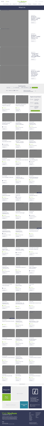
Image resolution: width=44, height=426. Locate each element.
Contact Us (37, 417)
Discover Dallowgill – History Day (7, 177)
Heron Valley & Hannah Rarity (7, 339)
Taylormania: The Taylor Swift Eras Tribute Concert (6, 231)
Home (30, 412)
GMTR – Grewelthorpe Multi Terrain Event (33, 268)
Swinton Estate (30, 91)
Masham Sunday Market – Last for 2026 (6, 249)
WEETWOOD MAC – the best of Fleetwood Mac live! (20, 303)
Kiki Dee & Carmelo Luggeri (20, 212)
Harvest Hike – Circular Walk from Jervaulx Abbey (20, 249)
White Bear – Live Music (6, 159)
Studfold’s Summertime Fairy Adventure (6, 124)
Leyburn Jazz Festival (5, 285)
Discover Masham (31, 414)
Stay (29, 413)
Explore (30, 415)
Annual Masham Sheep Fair (33, 230)
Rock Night (31, 212)
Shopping (30, 418)
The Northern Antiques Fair (33, 249)
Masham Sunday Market (6, 195)
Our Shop (30, 420)
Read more (32, 22)
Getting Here (30, 419)
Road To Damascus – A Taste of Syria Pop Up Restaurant (34, 321)
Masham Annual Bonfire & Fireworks (8, 321)
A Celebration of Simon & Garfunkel (35, 357)
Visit (22, 1)
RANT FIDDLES (18, 375)
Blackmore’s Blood (19, 285)
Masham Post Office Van (6, 105)
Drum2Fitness (36, 106)
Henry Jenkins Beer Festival (6, 141)
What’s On (30, 416)
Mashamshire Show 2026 (33, 195)
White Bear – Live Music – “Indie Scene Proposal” (20, 142)
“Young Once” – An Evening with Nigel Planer (35, 55)
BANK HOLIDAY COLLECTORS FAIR (22, 159)
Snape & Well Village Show (33, 159)
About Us (37, 415)
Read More (4, 110)
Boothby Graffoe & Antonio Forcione (35, 302)
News (36, 416)
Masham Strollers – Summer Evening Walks (20, 124)
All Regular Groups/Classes (35, 110)
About (36, 1)
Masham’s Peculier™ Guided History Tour (35, 18)
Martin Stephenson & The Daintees (34, 375)
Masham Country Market (20, 105)
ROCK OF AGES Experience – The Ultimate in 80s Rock (35, 73)
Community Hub (40, 1)
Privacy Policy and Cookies (5, 423)
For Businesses (37, 414)
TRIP (30, 285)
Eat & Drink (30, 417)
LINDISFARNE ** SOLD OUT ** (21, 267)
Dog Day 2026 (18, 195)
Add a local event (34, 87)
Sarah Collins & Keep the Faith (7, 375)
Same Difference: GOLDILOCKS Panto (8, 357)
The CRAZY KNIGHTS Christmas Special (32, 340)
